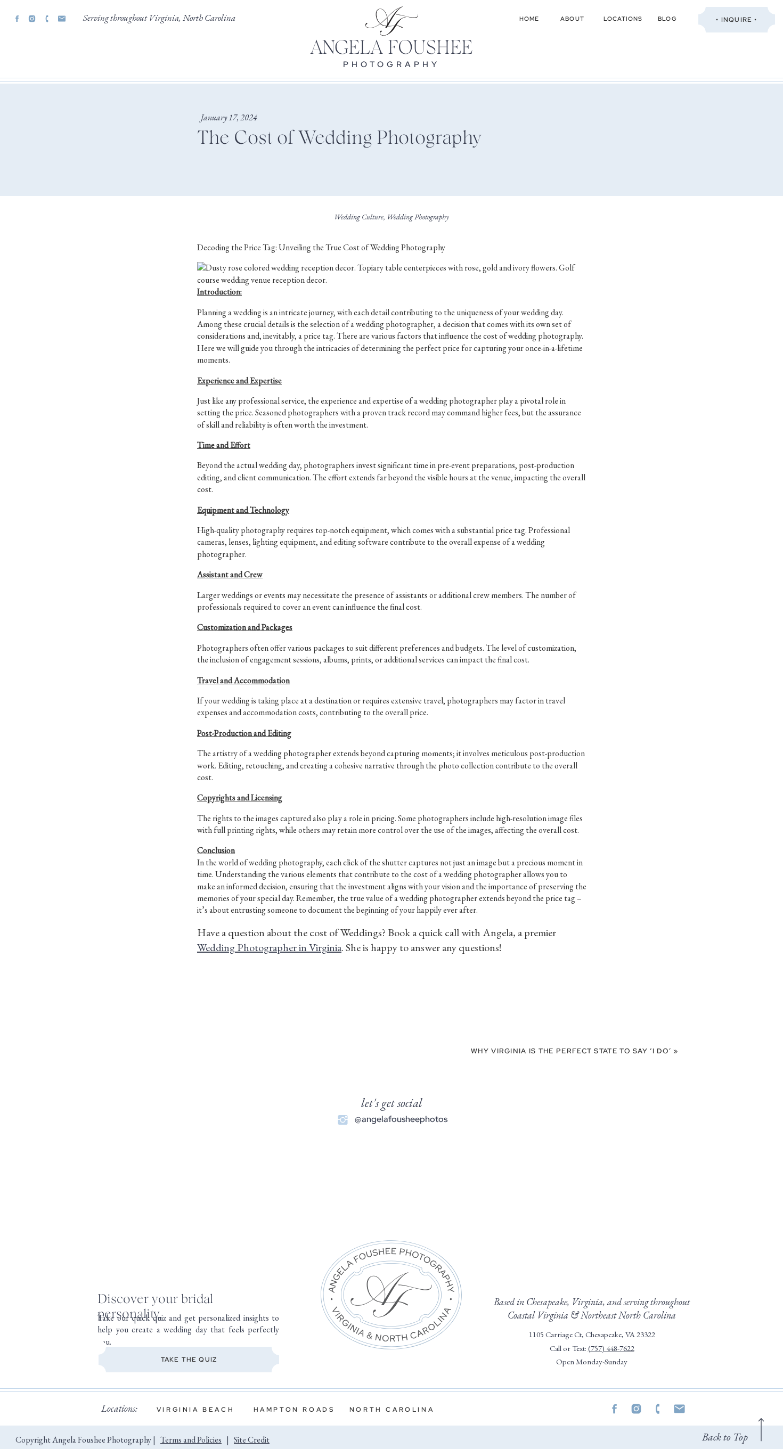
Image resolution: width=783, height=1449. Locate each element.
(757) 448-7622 (611, 1348)
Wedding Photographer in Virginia (269, 947)
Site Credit (252, 1439)
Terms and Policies (191, 1439)
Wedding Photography (418, 217)
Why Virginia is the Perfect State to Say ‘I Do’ (571, 1050)
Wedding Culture (359, 217)
